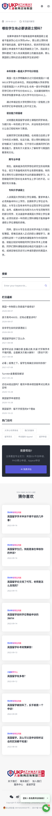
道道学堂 (30, 784)
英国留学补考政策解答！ (20, 647)
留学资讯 (8, 436)
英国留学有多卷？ (17, 676)
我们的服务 (29, 430)
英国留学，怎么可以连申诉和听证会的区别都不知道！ (25, 739)
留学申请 (43, 436)
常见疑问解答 (29, 21)
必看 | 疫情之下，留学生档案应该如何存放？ (24, 363)
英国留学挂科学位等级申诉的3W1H (23, 616)
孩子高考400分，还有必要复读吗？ (20, 317)
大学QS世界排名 (11, 430)
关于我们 (12, 781)
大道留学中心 (12, 672)
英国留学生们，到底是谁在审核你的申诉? (25, 550)
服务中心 (18, 784)
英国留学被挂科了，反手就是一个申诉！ (25, 706)
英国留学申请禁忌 (11, 398)
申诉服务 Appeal (25, 436)
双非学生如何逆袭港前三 (14, 327)
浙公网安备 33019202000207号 (18, 808)
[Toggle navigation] (48, 6)
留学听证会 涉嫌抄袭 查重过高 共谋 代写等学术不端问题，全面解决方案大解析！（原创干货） (26, 351)
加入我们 (36, 781)
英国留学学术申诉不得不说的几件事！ (25, 518)
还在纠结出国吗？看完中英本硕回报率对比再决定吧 (26, 386)
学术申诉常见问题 (14, 512)
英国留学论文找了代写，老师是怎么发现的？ (25, 583)
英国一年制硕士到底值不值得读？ (19, 306)
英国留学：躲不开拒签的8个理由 (18, 408)
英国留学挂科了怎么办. (13, 338)
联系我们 (24, 781)
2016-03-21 (10, 21)
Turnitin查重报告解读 (13, 373)
